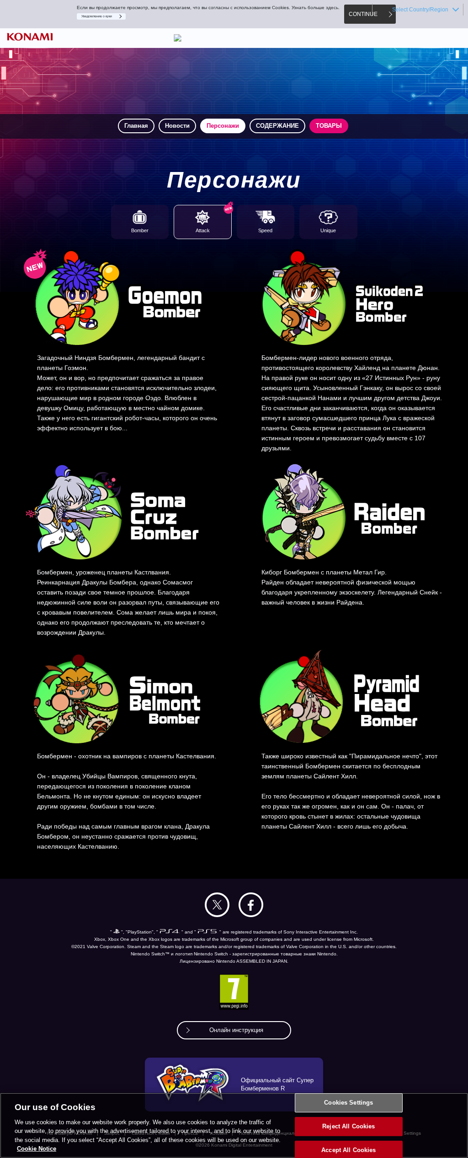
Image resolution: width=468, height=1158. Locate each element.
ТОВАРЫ (329, 125)
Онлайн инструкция (236, 1030)
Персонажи (223, 125)
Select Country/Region (420, 9)
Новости (177, 125)
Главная (136, 125)
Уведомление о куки (96, 16)
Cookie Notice (36, 1148)
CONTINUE (363, 14)
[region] (234, 1125)
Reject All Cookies (348, 1126)
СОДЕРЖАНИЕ (277, 125)
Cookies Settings (348, 1103)
